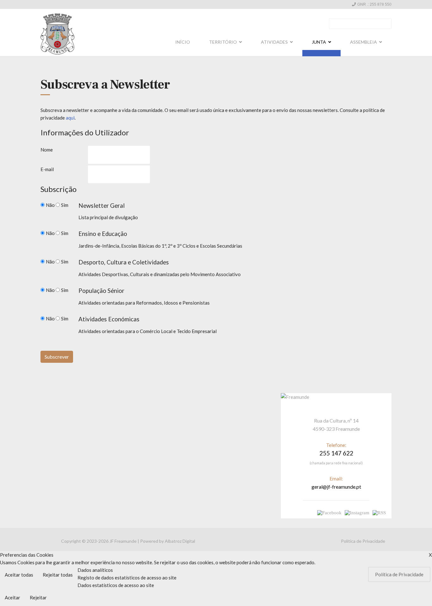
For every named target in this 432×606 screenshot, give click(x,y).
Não (51, 205)
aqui (70, 118)
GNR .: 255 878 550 (374, 4)
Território (223, 42)
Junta (319, 42)
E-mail (47, 169)
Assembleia (363, 42)
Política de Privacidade (363, 541)
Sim (64, 205)
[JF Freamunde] (57, 34)
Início (182, 42)
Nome (46, 149)
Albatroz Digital (180, 541)
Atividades (274, 42)
